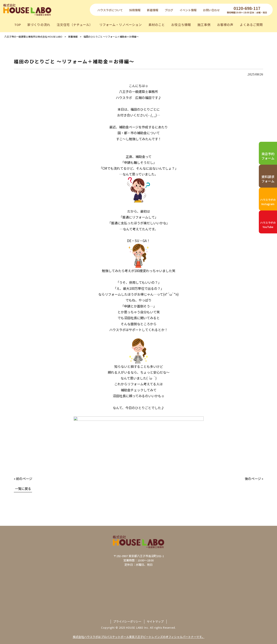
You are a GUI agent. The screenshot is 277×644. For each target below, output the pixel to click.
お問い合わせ (211, 10)
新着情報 (152, 10)
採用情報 (134, 10)
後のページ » (254, 478)
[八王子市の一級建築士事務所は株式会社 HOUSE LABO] (27, 9)
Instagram (268, 202)
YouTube (268, 225)
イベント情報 (188, 10)
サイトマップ (155, 621)
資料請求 (267, 178)
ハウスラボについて (110, 10)
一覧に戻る (23, 488)
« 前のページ (23, 478)
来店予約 (267, 155)
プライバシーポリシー (127, 621)
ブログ (169, 10)
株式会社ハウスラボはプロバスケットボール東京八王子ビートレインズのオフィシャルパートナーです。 (139, 637)
